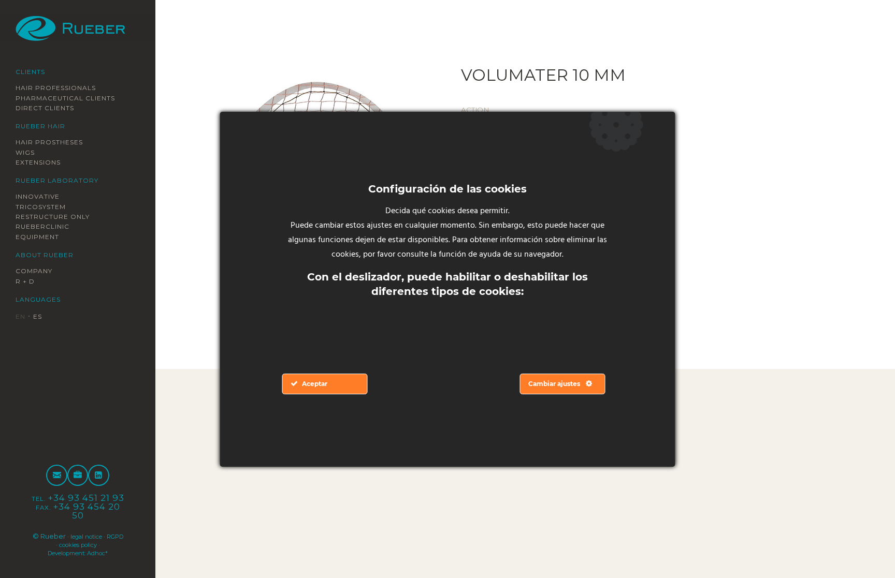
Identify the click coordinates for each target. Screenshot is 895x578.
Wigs (27, 152)
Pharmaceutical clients (76, 97)
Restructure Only (61, 216)
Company (37, 271)
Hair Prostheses (57, 142)
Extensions (43, 162)
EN (22, 317)
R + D (27, 281)
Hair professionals (65, 87)
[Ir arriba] (862, 545)
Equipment (42, 237)
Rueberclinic (48, 227)
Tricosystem (46, 207)
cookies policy (88, 544)
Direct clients (52, 107)
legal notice (95, 536)
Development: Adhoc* (78, 553)
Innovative (42, 196)
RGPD (49, 544)
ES (41, 317)
